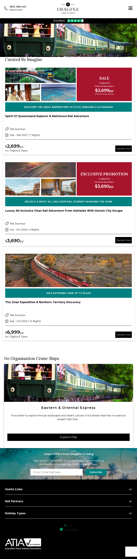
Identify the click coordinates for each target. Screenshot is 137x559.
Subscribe (96, 472)
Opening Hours (16, 9)
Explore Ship (68, 437)
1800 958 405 (17, 7)
